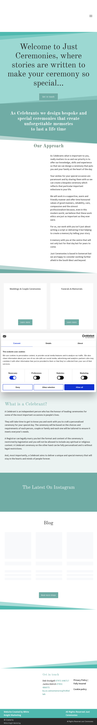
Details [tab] (48, 343)
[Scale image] (26, 639)
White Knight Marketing (12, 723)
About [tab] (80, 343)
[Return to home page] (39, 16)
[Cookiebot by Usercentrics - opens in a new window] (84, 336)
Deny (18, 387)
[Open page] (25, 306)
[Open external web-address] (83, 696)
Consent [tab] (16, 343)
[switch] (36, 378)
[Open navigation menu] (90, 16)
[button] (48, 96)
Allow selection (48, 387)
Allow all (79, 387)
